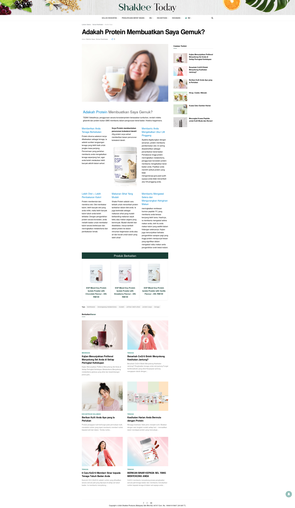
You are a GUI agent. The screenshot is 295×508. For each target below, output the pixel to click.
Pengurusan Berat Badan (133, 18)
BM (189, 18)
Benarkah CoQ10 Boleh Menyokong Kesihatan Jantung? (146, 358)
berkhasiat (91, 307)
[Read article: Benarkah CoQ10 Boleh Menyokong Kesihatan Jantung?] (147, 335)
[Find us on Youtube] (151, 503)
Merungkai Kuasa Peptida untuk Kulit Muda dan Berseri (201, 119)
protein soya (147, 307)
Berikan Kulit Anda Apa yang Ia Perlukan (98, 419)
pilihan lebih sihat (133, 307)
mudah (121, 307)
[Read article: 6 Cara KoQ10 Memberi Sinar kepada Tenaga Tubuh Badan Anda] (102, 451)
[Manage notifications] (289, 494)
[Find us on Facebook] (143, 503)
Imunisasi (86, 352)
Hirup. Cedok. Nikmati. (198, 92)
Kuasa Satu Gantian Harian (200, 105)
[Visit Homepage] (147, 7)
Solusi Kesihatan (109, 18)
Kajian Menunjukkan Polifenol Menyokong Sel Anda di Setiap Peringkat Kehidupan (98, 359)
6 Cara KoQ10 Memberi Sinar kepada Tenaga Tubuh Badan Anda (101, 474)
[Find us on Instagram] (147, 503)
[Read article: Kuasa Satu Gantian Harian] (180, 109)
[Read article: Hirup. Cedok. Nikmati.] (180, 97)
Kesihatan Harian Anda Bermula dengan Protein (144, 419)
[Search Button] (212, 18)
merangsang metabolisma (107, 307)
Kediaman (176, 18)
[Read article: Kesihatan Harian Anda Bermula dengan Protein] (147, 396)
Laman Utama (86, 24)
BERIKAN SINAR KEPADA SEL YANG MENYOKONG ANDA (146, 474)
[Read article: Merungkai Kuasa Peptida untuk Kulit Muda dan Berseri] (180, 122)
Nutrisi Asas (108, 24)
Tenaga (130, 352)
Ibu (150, 18)
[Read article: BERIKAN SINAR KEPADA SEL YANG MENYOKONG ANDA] (147, 451)
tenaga (156, 307)
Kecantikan (162, 18)
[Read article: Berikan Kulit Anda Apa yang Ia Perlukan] (102, 396)
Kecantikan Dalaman (91, 414)
